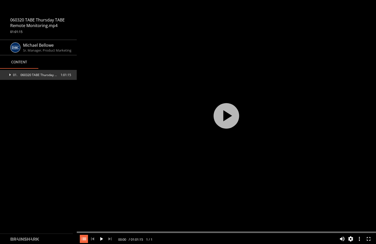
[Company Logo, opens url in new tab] (38, 8)
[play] (226, 116)
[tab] (19, 62)
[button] (38, 75)
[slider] (226, 232)
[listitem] (38, 75)
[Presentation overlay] (226, 115)
